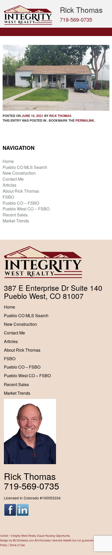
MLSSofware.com (23, 540)
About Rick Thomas (21, 191)
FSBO (8, 197)
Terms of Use (17, 545)
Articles (9, 185)
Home (8, 161)
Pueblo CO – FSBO (21, 203)
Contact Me (13, 179)
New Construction (19, 173)
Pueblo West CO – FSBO (26, 209)
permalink (85, 120)
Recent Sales (15, 215)
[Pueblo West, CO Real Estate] (28, 15)
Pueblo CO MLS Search (25, 167)
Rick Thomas (60, 115)
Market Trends (16, 221)
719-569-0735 (76, 19)
